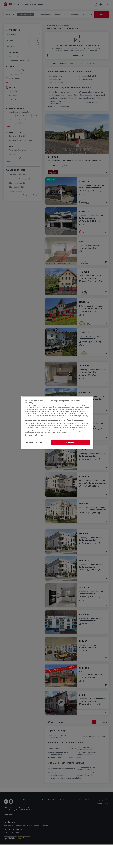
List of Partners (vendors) (34, 435)
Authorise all (70, 442)
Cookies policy (84, 417)
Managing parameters (34, 442)
